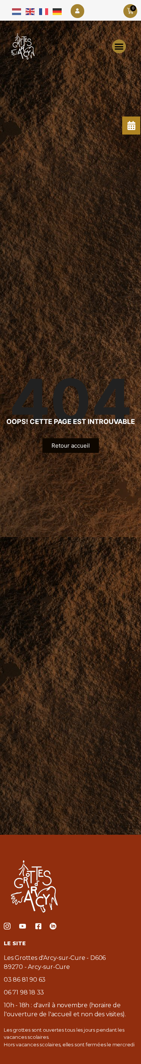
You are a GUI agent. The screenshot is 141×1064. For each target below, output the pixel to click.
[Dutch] (17, 11)
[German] (57, 11)
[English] (30, 11)
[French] (44, 11)
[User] (77, 11)
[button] (119, 46)
